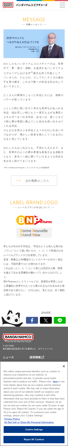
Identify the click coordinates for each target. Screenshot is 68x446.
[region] (34, 403)
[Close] (64, 366)
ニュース (8, 357)
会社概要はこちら (37, 181)
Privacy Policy (12, 419)
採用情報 (35, 357)
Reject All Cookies (34, 439)
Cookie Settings (34, 429)
